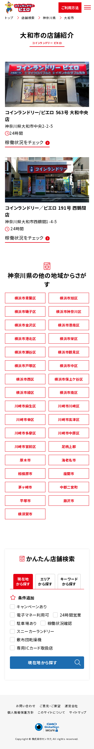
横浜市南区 (69, 392)
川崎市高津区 (68, 419)
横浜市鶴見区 (68, 352)
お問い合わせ (26, 706)
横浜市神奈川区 (68, 311)
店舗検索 (28, 18)
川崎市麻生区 (25, 405)
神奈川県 (49, 18)
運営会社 (71, 706)
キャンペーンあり (31, 606)
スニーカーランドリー (35, 631)
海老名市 (69, 460)
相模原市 (25, 473)
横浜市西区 (25, 379)
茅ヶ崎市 (25, 487)
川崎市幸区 (25, 419)
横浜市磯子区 (25, 311)
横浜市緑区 (25, 392)
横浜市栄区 (69, 338)
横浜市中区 (69, 365)
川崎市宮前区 (25, 446)
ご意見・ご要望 (50, 706)
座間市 (68, 473)
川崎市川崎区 (68, 405)
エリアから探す (45, 581)
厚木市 (25, 460)
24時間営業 (70, 615)
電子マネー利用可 (33, 615)
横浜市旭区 (69, 297)
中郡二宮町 (69, 487)
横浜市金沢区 (25, 325)
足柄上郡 (69, 446)
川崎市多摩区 (25, 433)
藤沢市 (68, 500)
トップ (9, 18)
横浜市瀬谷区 (25, 352)
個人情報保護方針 (20, 712)
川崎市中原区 (68, 433)
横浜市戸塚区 (25, 365)
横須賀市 (25, 513)
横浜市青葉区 (25, 297)
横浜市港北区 (25, 338)
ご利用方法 (70, 7)
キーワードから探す (69, 581)
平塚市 (25, 500)
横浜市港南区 (68, 325)
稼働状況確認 (60, 623)
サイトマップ (78, 712)
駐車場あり (27, 623)
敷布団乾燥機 (29, 639)
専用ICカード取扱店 (35, 648)
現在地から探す (23, 581)
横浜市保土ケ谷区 (69, 379)
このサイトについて (51, 712)
